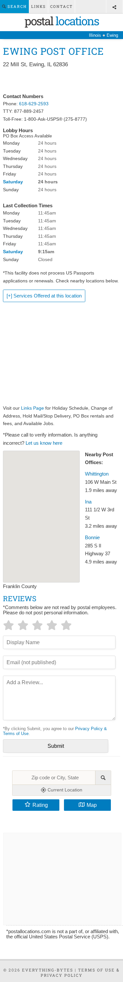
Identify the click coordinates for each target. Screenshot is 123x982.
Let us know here (44, 443)
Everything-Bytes (47, 969)
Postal (62, 20)
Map (92, 805)
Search (16, 6)
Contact (61, 6)
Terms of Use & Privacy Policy (80, 972)
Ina (88, 501)
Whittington (97, 474)
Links (38, 6)
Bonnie (92, 537)
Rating (40, 805)
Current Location (64, 789)
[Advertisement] (61, 81)
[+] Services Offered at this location (44, 295)
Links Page (32, 408)
